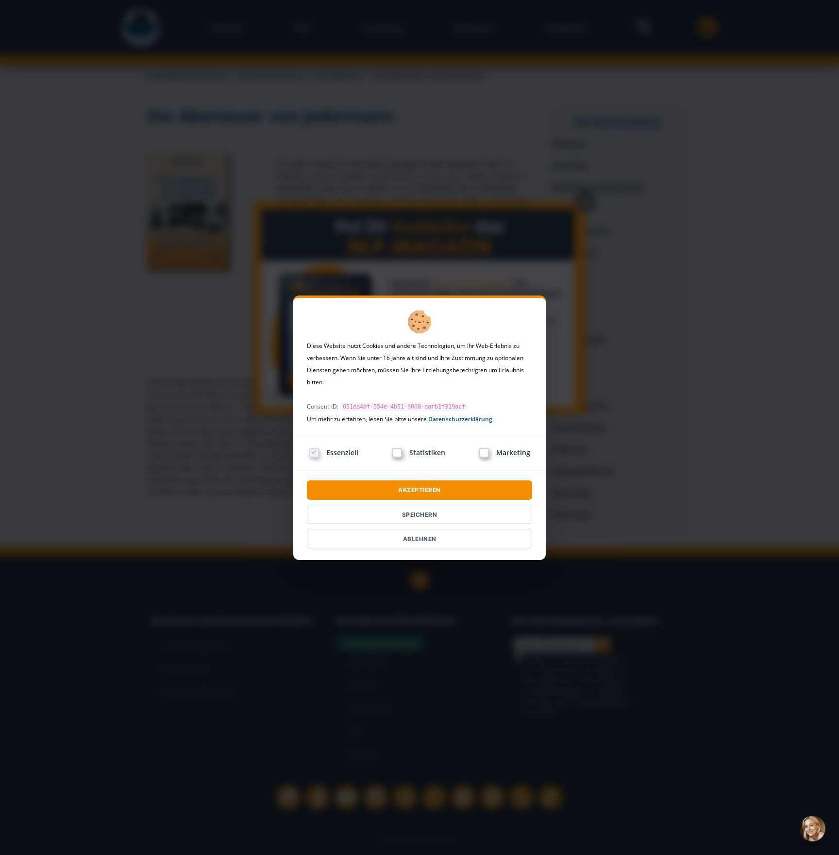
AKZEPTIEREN (419, 489)
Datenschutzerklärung (460, 419)
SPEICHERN (419, 514)
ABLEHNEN (419, 539)
